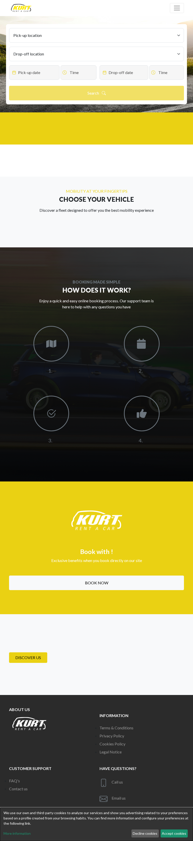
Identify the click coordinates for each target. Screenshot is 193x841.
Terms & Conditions (116, 727)
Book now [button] (96, 582)
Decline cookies (145, 833)
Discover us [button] (28, 657)
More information (17, 833)
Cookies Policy (112, 743)
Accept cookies (174, 833)
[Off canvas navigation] (177, 8)
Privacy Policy (112, 735)
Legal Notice (111, 751)
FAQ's (14, 780)
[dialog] (96, 824)
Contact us (18, 788)
